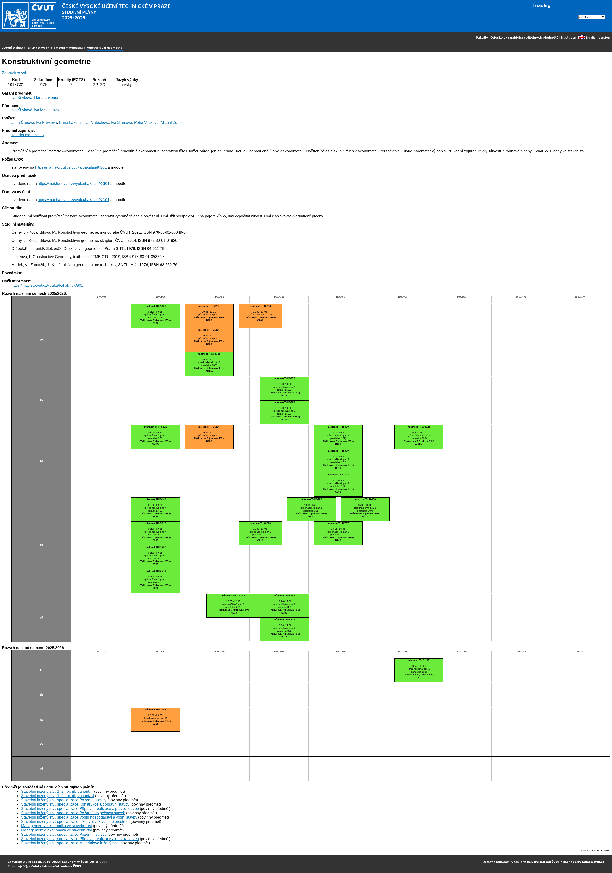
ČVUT (85, 861)
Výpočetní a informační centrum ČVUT (52, 866)
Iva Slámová (121, 122)
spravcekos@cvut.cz (588, 861)
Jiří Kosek (33, 861)
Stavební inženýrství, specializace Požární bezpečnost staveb (73, 813)
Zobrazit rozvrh (14, 73)
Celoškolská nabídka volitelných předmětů (524, 37)
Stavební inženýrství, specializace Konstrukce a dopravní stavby (75, 804)
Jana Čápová (22, 122)
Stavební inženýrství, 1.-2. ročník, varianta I (57, 791)
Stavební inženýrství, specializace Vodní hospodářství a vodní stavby (79, 817)
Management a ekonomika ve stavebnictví (56, 826)
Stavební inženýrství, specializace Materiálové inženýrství (69, 843)
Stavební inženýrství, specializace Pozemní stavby (63, 800)
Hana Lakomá (46, 98)
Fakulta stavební (38, 47)
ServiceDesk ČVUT (545, 861)
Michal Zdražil (173, 122)
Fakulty (482, 37)
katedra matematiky (68, 47)
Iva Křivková (21, 98)
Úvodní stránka (12, 47)
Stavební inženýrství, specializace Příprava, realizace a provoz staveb (80, 809)
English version (598, 37)
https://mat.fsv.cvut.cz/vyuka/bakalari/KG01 (71, 167)
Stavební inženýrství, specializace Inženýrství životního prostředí (75, 821)
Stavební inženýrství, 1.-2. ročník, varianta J (57, 796)
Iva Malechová (46, 110)
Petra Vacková (146, 122)
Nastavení (569, 37)
